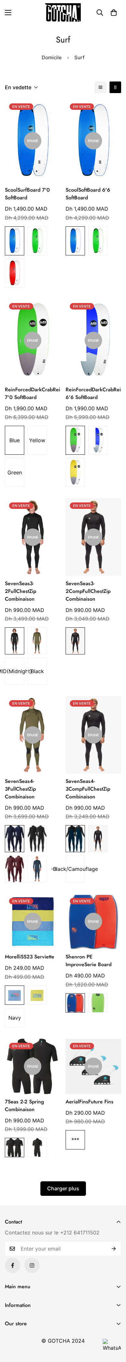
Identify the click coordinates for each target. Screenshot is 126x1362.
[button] (113, 12)
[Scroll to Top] (114, 1327)
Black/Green (98, 1003)
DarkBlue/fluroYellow (75, 1003)
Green (37, 240)
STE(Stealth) (37, 838)
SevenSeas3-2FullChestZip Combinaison (20, 591)
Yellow (37, 440)
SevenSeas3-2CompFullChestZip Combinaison (88, 591)
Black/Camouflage (75, 869)
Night (75, 838)
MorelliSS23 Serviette (29, 956)
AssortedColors (75, 440)
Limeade (37, 995)
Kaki (37, 640)
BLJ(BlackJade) (37, 1147)
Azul (14, 995)
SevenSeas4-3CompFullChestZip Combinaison (88, 788)
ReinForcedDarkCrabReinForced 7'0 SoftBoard (32, 393)
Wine (14, 868)
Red (14, 273)
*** (75, 1140)
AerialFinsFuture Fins (89, 1101)
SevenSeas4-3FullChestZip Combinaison (20, 788)
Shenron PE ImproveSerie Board (88, 960)
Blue (14, 240)
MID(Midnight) (14, 671)
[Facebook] (12, 1265)
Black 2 (14, 640)
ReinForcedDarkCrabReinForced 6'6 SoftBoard (93, 393)
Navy (37, 868)
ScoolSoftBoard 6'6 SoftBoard (88, 193)
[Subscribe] (114, 1248)
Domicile (52, 57)
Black (37, 671)
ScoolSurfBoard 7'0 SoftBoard (27, 193)
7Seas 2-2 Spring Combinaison (24, 1105)
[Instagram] (32, 1265)
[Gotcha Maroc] (63, 12)
